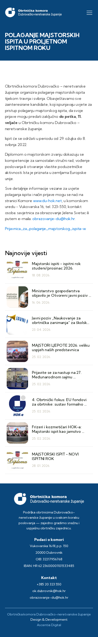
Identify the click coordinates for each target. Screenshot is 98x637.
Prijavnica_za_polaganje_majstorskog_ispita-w (45, 228)
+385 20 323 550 (49, 584)
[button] (89, 12)
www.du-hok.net (47, 200)
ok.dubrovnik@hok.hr (49, 591)
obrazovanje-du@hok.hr (53, 218)
